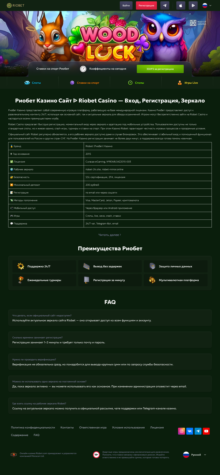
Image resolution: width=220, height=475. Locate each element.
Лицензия (157, 427)
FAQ (36, 435)
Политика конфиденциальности (33, 427)
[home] (15, 5)
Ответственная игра (93, 427)
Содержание (19, 435)
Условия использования (128, 427)
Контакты (67, 427)
